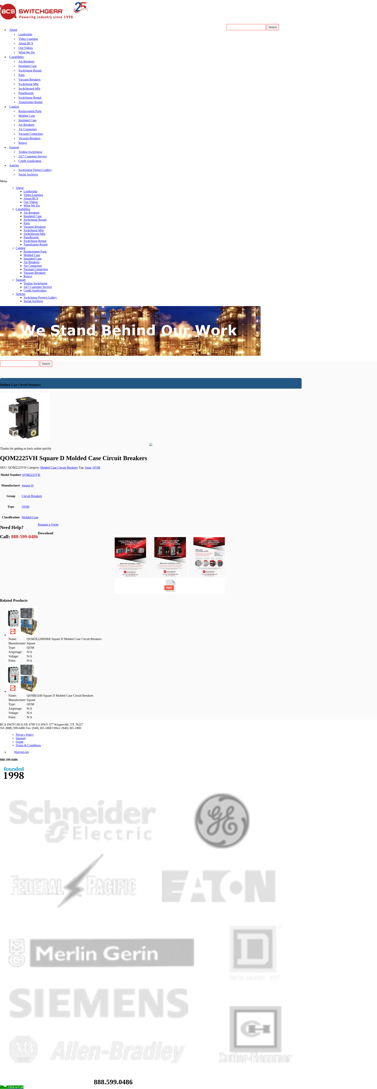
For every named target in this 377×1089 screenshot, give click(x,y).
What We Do (26, 52)
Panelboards (26, 93)
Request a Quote (48, 524)
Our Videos (25, 48)
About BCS (25, 43)
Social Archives (28, 174)
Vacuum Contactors (30, 133)
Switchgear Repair (29, 70)
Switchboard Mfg (29, 88)
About (13, 29)
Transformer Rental (30, 102)
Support (14, 147)
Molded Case (26, 115)
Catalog (14, 106)
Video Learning (28, 38)
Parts (21, 75)
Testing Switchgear (30, 152)
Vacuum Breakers (29, 79)
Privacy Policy (25, 734)
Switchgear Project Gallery (35, 170)
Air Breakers (26, 61)
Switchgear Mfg (28, 84)
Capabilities (16, 57)
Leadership (25, 34)
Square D (28, 485)
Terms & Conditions (28, 745)
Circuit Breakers (32, 496)
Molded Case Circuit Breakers (59, 467)
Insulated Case (27, 66)
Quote (19, 741)
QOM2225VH (31, 474)
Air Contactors (27, 129)
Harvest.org (21, 752)
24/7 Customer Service (32, 156)
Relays (22, 142)
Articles (14, 165)
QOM (25, 506)
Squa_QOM (92, 467)
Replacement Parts (29, 111)
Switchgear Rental (29, 97)
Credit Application (29, 161)
